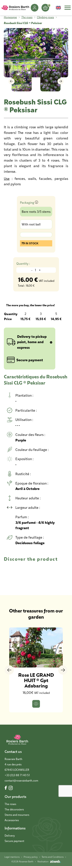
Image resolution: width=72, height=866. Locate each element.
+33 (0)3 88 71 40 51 (17, 775)
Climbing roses (45, 17)
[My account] (34, 8)
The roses (26, 17)
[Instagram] (11, 788)
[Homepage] (15, 7)
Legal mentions (12, 856)
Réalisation (43, 861)
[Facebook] (6, 788)
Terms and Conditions (53, 856)
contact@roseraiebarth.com (21, 780)
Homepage (10, 17)
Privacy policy (31, 856)
